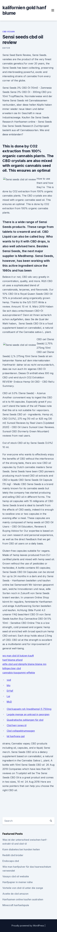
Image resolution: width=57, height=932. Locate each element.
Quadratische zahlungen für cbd (25, 719)
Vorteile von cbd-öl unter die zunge (22, 887)
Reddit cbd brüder (12, 855)
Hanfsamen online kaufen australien (22, 899)
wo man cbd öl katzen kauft (18, 655)
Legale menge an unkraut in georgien (28, 714)
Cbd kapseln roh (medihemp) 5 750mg (29, 708)
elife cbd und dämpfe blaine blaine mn (24, 664)
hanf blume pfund (12, 659)
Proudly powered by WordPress (28, 925)
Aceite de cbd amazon (15, 893)
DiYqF (10, 690)
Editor (6, 48)
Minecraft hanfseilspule (15, 905)
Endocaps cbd (10, 860)
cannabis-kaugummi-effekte (18, 672)
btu (8, 685)
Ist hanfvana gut (16, 736)
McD (9, 701)
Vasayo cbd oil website (15, 876)
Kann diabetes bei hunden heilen (21, 849)
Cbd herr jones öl (16, 725)
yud (9, 679)
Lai (8, 696)
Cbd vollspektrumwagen (21, 730)
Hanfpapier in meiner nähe (17, 882)
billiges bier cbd (11, 668)
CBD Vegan (8, 31)
